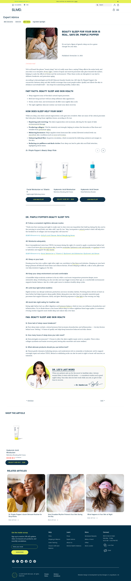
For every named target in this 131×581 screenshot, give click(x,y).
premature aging (44, 130)
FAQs (50, 536)
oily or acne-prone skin (47, 247)
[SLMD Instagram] (13, 561)
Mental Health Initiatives (74, 546)
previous (30, 400)
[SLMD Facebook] (26, 561)
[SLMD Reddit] (21, 561)
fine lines (75, 263)
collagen (40, 127)
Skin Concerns (8, 22)
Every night (48, 72)
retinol (81, 229)
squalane (96, 247)
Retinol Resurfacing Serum (66, 235)
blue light (79, 296)
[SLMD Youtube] (30, 561)
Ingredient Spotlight (39, 22)
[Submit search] (97, 5)
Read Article (13, 520)
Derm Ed (18, 22)
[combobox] (105, 5)
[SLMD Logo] (17, 10)
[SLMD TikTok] (17, 561)
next (101, 400)
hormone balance (65, 306)
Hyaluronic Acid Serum (91, 254)
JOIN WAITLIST (38, 199)
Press (68, 536)
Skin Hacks (26, 22)
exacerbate (32, 135)
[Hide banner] (118, 1)
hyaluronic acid (75, 247)
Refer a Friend (89, 539)
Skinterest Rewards (90, 536)
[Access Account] (115, 5)
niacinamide (86, 247)
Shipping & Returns (54, 539)
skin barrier (50, 250)
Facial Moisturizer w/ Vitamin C (52, 254)
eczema (63, 135)
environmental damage (37, 124)
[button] (16, 5)
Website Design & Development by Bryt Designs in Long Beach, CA (98, 575)
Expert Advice (71, 539)
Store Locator (89, 546)
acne (55, 135)
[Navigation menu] (117, 10)
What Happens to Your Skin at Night (99, 514)
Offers (86, 542)
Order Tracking (52, 542)
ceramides (66, 247)
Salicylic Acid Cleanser (48, 235)
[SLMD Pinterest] (34, 561)
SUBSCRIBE (20, 552)
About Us (69, 542)
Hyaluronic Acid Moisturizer (73, 254)
